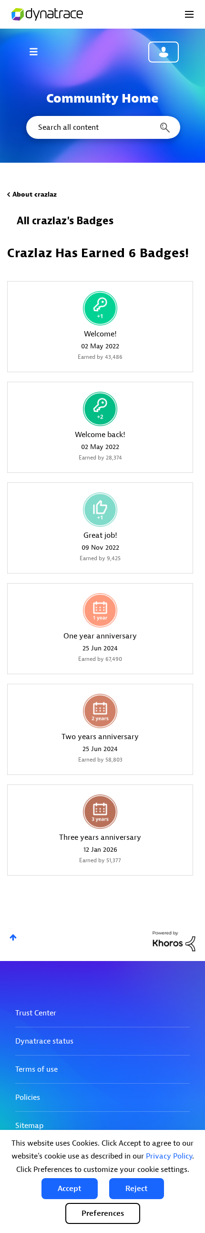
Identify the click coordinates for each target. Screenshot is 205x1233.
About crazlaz (34, 194)
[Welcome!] (100, 308)
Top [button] (13, 937)
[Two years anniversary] (100, 711)
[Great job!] (100, 509)
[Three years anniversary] (100, 811)
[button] (69, 1188)
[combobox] (102, 127)
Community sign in (163, 52)
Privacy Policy (169, 1156)
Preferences (103, 1213)
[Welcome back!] (100, 409)
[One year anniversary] (100, 610)
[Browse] (38, 51)
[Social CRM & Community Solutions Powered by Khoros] (174, 941)
